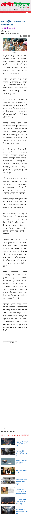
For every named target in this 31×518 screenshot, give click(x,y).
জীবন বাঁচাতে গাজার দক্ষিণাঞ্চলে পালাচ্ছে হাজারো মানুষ (21, 502)
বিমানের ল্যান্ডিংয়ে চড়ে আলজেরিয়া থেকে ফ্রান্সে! (21, 482)
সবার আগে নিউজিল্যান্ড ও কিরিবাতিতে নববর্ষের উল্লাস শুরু (22, 443)
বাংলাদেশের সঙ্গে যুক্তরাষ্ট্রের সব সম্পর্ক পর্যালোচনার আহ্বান (21, 492)
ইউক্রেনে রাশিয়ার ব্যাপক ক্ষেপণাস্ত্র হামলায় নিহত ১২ (22, 512)
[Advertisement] (15, 377)
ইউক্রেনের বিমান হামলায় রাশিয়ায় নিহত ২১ (21, 453)
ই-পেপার (16, 9)
